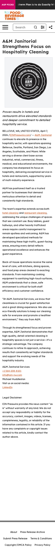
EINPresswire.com (20, 135)
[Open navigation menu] (5, 27)
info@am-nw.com (12, 375)
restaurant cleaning (35, 212)
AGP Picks (8, 4)
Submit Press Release (15, 538)
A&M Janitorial (43, 135)
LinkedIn (7, 387)
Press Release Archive (32, 532)
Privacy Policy (42, 544)
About (13, 532)
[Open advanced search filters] (42, 27)
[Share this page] (51, 27)
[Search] (35, 27)
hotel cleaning (10, 212)
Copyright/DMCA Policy (18, 544)
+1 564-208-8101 (11, 370)
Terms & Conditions (41, 538)
